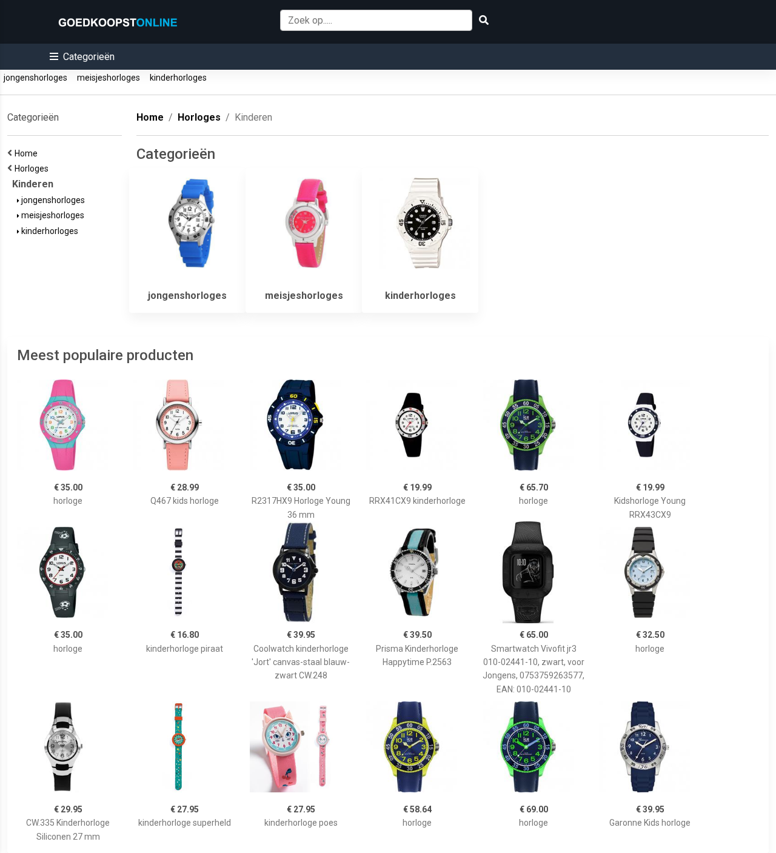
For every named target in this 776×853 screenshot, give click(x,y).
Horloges (33, 168)
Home (28, 153)
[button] (82, 56)
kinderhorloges (178, 77)
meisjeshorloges (108, 77)
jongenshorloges (35, 77)
